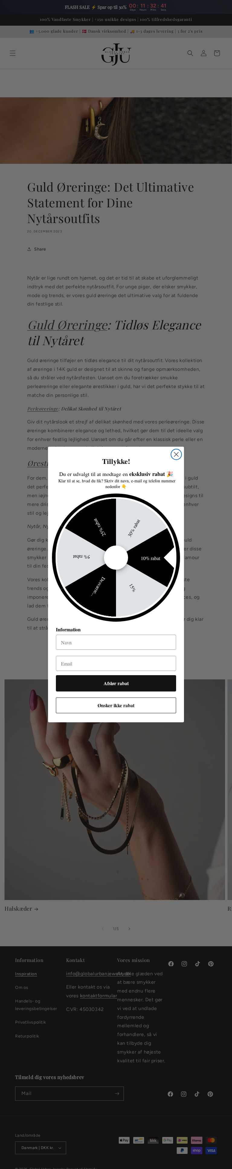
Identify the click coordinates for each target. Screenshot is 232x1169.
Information (68, 629)
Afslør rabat (116, 683)
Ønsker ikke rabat (116, 705)
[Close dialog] (176, 454)
